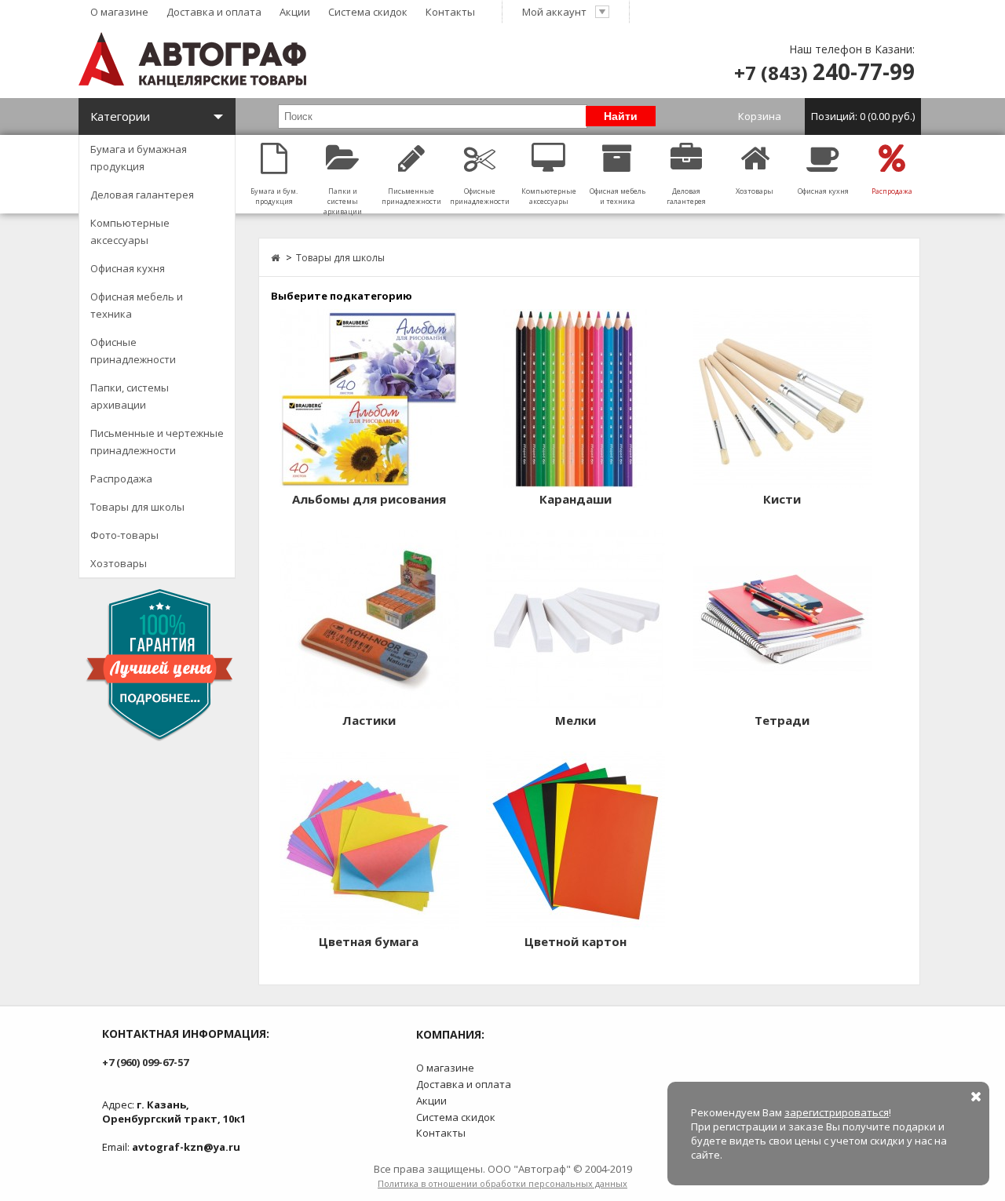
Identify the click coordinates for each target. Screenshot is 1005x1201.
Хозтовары (118, 563)
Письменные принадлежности (411, 196)
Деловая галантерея (142, 194)
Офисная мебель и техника (136, 305)
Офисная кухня (127, 268)
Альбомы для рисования (369, 499)
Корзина (826, 116)
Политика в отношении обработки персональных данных (502, 1183)
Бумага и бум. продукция (274, 196)
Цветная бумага (368, 941)
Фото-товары (124, 535)
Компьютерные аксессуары (130, 231)
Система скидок (367, 12)
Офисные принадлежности (133, 350)
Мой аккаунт (554, 12)
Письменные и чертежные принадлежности (157, 441)
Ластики (369, 720)
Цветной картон (575, 941)
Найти (621, 116)
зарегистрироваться (836, 1112)
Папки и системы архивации (342, 201)
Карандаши (575, 499)
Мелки (575, 720)
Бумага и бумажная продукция (138, 157)
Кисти (782, 499)
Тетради (782, 720)
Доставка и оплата (213, 12)
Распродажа (121, 478)
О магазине (119, 12)
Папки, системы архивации (129, 396)
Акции (295, 12)
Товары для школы (137, 507)
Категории (120, 116)
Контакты (450, 12)
